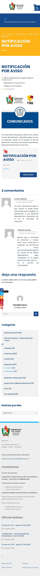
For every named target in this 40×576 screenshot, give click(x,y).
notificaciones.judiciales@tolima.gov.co (15, 459)
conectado (22, 280)
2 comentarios (9, 89)
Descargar (28, 175)
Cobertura (8, 354)
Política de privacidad (30, 567)
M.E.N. (6, 389)
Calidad (7, 348)
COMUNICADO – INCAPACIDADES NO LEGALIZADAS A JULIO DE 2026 (15, 535)
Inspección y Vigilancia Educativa (17, 383)
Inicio (3, 34)
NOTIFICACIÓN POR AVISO (19, 157)
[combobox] (20, 413)
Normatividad (7, 567)
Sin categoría (9, 394)
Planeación (9, 371)
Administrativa (10, 333)
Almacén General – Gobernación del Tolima (18, 339)
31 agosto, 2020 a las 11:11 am (27, 232)
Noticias (25, 563)
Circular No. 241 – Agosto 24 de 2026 (16, 525)
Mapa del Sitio (7, 563)
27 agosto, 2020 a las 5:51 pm (24, 201)
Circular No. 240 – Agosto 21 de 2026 (16, 544)
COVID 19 (7, 359)
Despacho (8, 364)
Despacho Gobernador (13, 378)
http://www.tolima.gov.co (26, 260)
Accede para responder (24, 202)
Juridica (8, 368)
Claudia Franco (7, 80)
